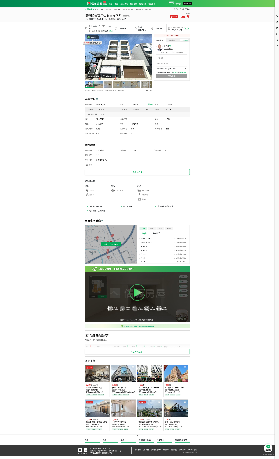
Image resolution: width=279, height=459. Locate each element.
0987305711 (166, 52)
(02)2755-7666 (101, 451)
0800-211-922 (107, 448)
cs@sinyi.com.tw (124, 451)
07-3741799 (178, 52)
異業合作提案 (192, 450)
